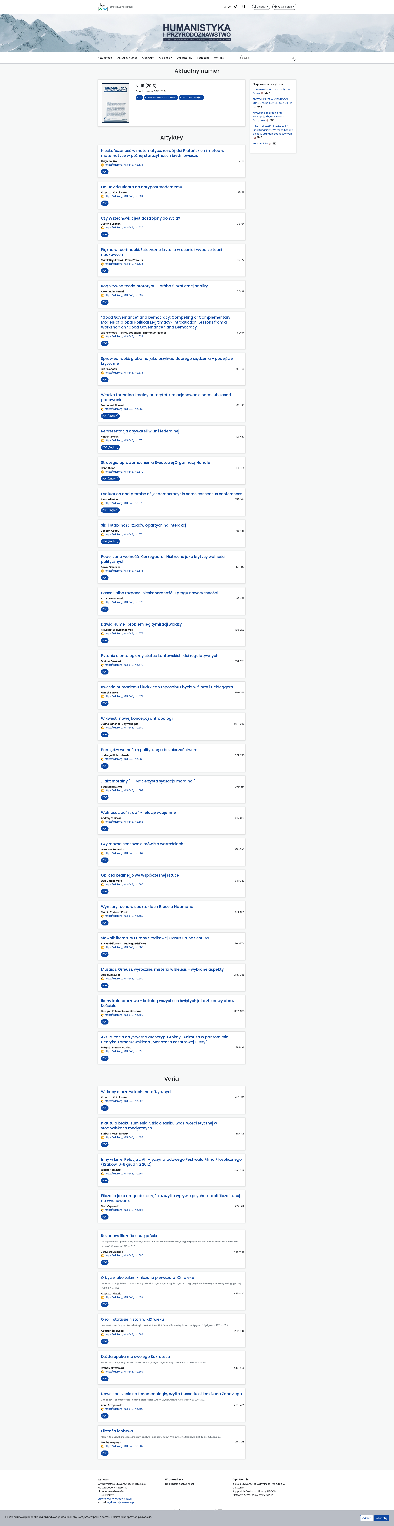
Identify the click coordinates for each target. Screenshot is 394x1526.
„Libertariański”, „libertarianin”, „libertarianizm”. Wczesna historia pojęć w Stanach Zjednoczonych (273, 130)
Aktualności (105, 58)
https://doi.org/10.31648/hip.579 (123, 696)
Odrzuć (366, 1518)
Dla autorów (184, 58)
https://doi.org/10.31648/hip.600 (123, 1409)
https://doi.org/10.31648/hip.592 (123, 1101)
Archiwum (148, 58)
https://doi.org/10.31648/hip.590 (123, 1015)
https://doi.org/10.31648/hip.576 (123, 602)
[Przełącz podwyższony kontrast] (243, 6)
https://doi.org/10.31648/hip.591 (123, 1051)
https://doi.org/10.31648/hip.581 (123, 759)
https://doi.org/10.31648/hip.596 (123, 1255)
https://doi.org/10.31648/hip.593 (123, 1137)
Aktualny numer (127, 58)
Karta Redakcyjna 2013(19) (161, 97)
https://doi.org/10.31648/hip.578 (123, 665)
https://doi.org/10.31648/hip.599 (123, 1371)
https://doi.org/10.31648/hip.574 (123, 534)
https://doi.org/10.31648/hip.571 (123, 440)
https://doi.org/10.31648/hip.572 (123, 472)
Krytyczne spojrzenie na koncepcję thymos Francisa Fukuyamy (269, 116)
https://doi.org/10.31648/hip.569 (123, 409)
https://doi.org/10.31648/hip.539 (123, 336)
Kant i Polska (260, 143)
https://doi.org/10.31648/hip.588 (123, 947)
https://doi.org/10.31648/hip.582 (123, 790)
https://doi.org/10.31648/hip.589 (123, 978)
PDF (139, 97)
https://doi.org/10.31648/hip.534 (123, 196)
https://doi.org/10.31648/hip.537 (123, 295)
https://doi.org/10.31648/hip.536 (123, 264)
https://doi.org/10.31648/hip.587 (123, 916)
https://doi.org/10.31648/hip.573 (123, 503)
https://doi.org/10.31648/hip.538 (123, 372)
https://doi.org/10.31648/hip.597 (123, 1297)
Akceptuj (381, 1518)
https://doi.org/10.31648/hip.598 (123, 1334)
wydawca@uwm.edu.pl (120, 1502)
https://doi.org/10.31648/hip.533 (123, 165)
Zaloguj (261, 6)
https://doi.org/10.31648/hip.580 (123, 727)
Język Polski (284, 6)
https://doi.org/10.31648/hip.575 (123, 571)
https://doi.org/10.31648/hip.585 (123, 884)
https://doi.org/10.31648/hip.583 (123, 822)
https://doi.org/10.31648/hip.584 (123, 853)
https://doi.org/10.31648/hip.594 (123, 1173)
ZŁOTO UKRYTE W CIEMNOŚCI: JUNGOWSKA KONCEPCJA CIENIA (273, 101)
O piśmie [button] (164, 58)
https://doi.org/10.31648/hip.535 (123, 227)
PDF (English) (110, 416)
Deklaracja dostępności (179, 1484)
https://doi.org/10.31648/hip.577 (123, 633)
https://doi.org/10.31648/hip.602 (123, 1446)
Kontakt (219, 58)
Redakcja (203, 58)
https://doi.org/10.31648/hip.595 (123, 1210)
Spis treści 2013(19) (191, 97)
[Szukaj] (293, 58)
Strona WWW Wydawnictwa (115, 1498)
